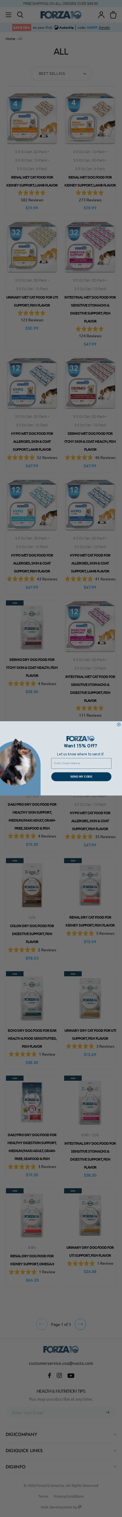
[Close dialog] (119, 724)
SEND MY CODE (81, 776)
